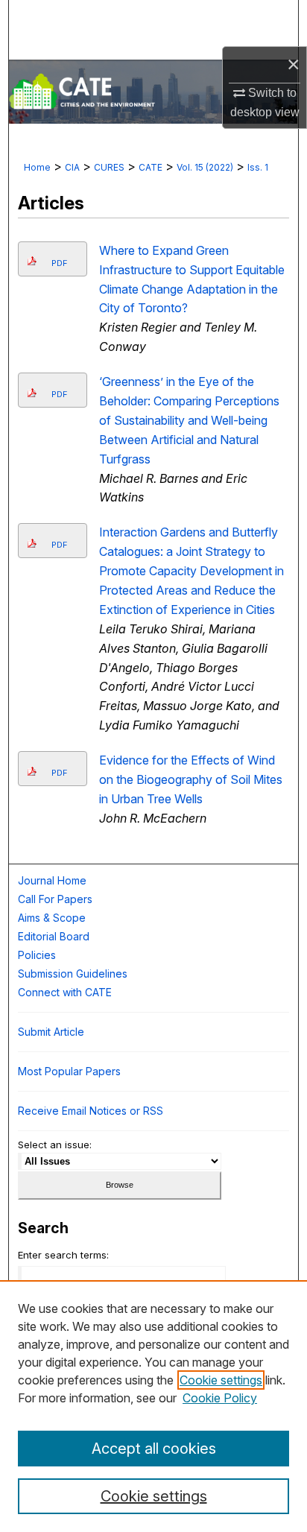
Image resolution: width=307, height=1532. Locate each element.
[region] (153, 1406)
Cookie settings (221, 1380)
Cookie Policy (220, 1397)
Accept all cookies (154, 1448)
